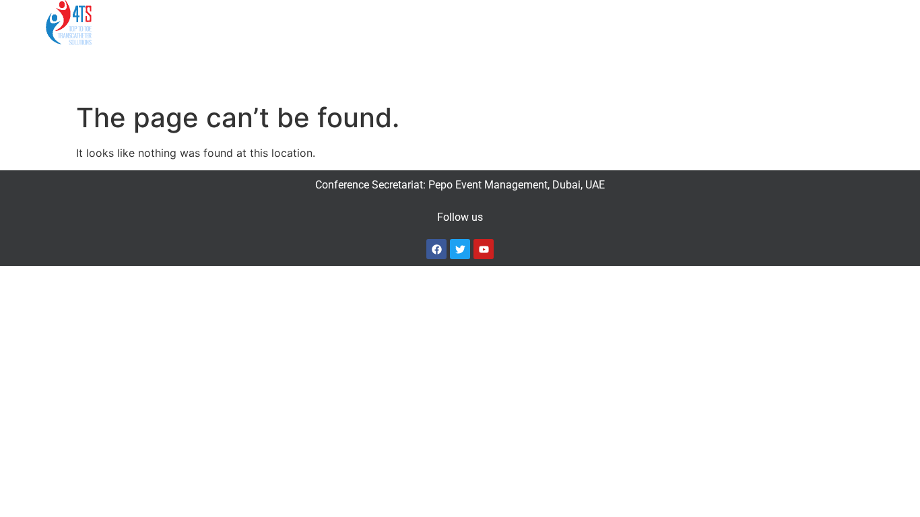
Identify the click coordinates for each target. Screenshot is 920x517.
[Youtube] (483, 249)
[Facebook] (436, 249)
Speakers (324, 22)
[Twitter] (460, 249)
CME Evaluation (793, 22)
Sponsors (466, 22)
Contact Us (709, 22)
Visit (640, 22)
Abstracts (388, 22)
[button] (178, 22)
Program (248, 22)
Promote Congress (553, 22)
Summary (171, 22)
